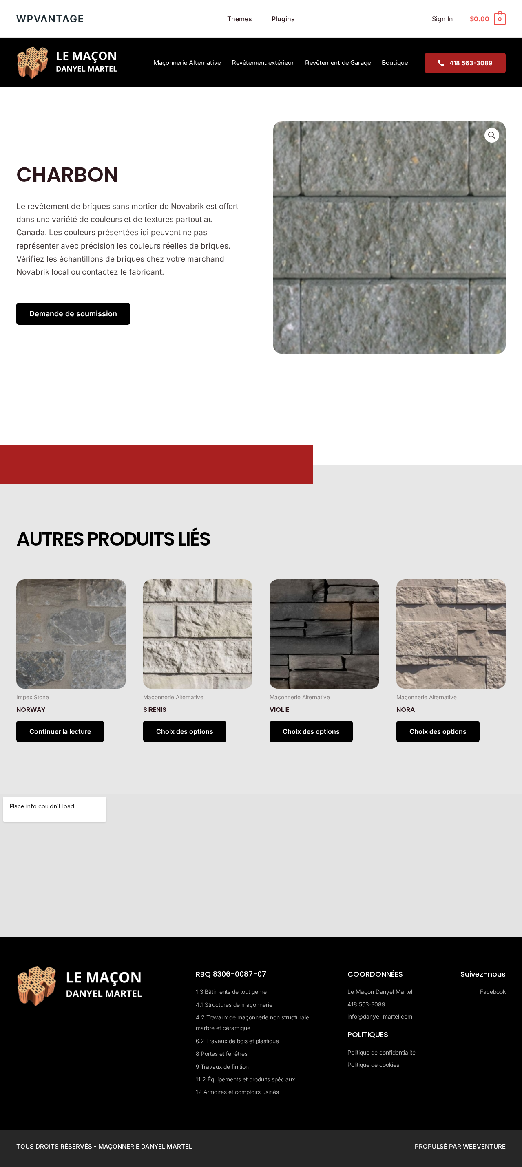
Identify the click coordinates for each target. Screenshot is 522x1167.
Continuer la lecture (60, 731)
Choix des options (184, 731)
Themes (239, 19)
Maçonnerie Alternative (187, 62)
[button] (491, 135)
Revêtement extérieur (263, 62)
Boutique (395, 62)
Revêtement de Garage (338, 62)
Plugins (283, 19)
